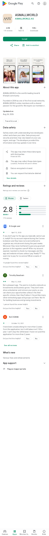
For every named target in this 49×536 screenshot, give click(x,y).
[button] (23, 31)
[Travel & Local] (11, 121)
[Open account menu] (45, 4)
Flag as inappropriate (14, 369)
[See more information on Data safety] (44, 128)
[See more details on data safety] (11, 178)
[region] (24, 29)
